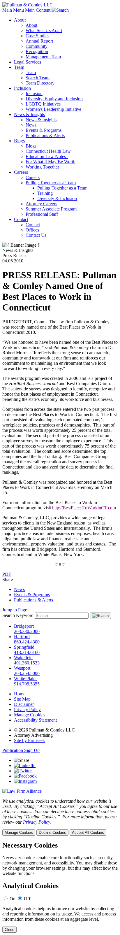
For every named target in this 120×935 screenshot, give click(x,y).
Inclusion (22, 88)
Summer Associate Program (51, 208)
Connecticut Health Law (48, 151)
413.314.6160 (27, 652)
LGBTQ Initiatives (43, 103)
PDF (6, 574)
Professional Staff (42, 214)
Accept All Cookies (88, 832)
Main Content (37, 10)
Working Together (42, 166)
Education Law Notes (47, 156)
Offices (32, 229)
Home (19, 693)
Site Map (22, 699)
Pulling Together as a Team (51, 182)
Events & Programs (43, 130)
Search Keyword (17, 615)
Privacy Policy (27, 709)
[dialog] (60, 817)
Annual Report (39, 40)
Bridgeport (24, 626)
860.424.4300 (27, 641)
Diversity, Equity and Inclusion (54, 98)
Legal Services (27, 61)
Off (27, 898)
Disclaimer (24, 704)
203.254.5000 (27, 673)
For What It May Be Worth (50, 161)
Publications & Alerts (45, 135)
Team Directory (40, 82)
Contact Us (36, 235)
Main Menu (13, 10)
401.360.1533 (27, 662)
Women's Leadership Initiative (53, 109)
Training (45, 193)
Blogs (19, 140)
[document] (60, 887)
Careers (21, 172)
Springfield (24, 647)
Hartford (22, 636)
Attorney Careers (41, 203)
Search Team (38, 77)
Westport (22, 668)
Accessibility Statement (35, 720)
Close (9, 929)
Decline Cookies (52, 832)
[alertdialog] (60, 887)
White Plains (25, 678)
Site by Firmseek (29, 740)
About (20, 19)
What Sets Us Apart (44, 30)
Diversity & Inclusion (57, 198)
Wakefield (23, 657)
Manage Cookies (29, 714)
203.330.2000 (27, 631)
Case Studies (37, 35)
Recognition (37, 51)
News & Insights (29, 114)
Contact (21, 219)
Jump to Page (14, 609)
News (31, 124)
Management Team (43, 56)
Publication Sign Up (21, 750)
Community (36, 46)
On (12, 898)
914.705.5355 (27, 683)
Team (19, 67)
